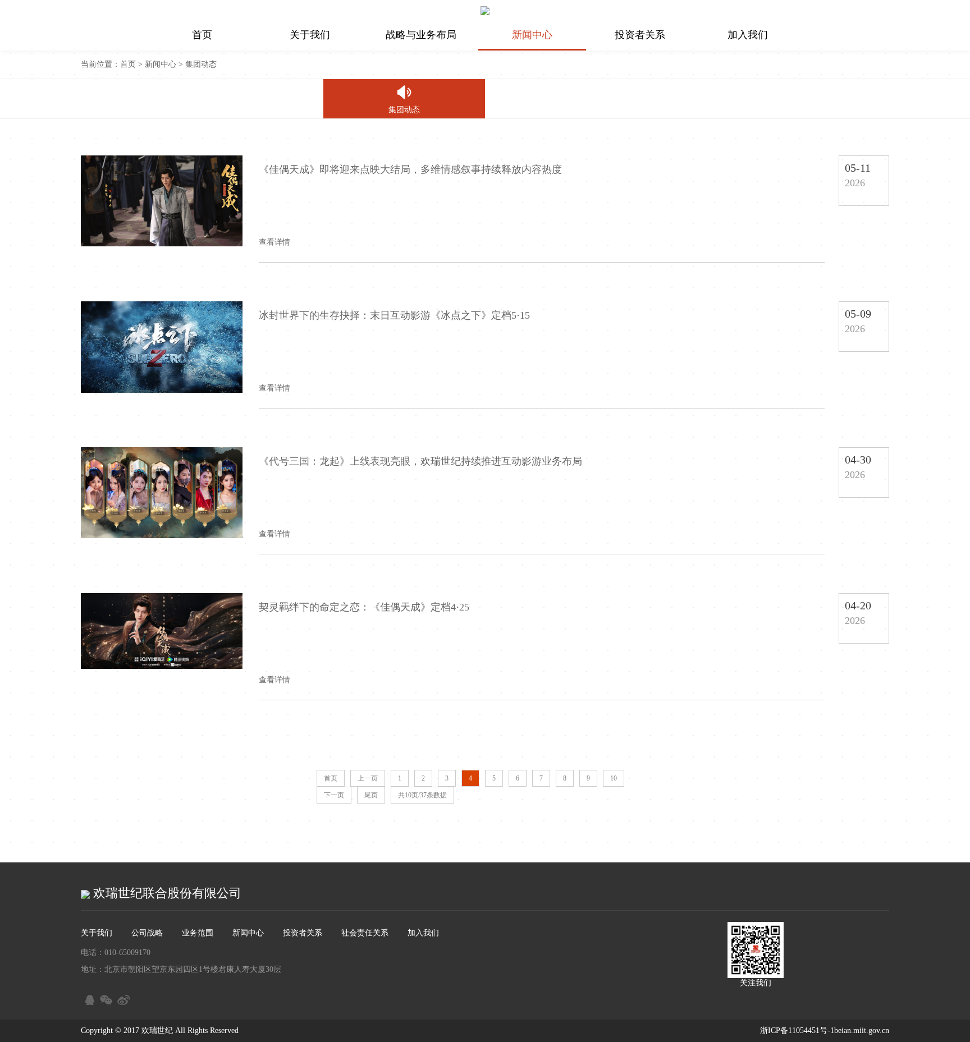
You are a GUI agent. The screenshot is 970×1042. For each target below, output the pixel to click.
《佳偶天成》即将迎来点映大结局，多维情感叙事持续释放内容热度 (410, 169)
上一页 (368, 778)
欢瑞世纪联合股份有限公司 (165, 893)
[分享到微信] (105, 998)
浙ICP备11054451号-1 (797, 1030)
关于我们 (310, 34)
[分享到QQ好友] (88, 998)
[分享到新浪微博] (123, 998)
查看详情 (274, 242)
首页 (202, 34)
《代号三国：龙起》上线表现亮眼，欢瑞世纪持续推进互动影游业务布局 (420, 461)
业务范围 (197, 933)
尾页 (371, 795)
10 (613, 778)
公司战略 (147, 933)
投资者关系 (640, 34)
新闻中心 (532, 34)
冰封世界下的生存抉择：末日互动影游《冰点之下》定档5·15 (394, 315)
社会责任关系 (364, 933)
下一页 (334, 795)
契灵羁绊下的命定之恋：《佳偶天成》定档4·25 (364, 607)
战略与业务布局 (421, 34)
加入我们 (748, 34)
